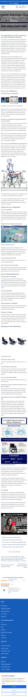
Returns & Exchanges (6, 632)
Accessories (4, 613)
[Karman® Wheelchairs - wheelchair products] (5, 7)
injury (21, 69)
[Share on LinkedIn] (19, 552)
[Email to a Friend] (14, 552)
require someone (9, 392)
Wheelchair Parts (5, 611)
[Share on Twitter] (11, 552)
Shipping (3, 629)
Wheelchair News (14, 17)
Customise (14, 690)
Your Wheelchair (13, 143)
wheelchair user (18, 560)
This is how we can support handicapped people (14, 542)
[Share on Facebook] (9, 552)
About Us (3, 661)
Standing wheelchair (6, 356)
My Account (4, 624)
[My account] (20, 7)
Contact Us (3, 637)
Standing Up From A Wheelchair (11, 326)
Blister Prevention (21, 397)
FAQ (2, 627)
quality (22, 58)
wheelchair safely (5, 394)
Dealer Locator (4, 648)
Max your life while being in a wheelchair (12, 539)
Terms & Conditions (5, 669)
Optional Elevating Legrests (7, 244)
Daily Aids (3, 616)
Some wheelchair (8, 410)
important (12, 39)
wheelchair (23, 39)
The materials (4, 193)
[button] (17, 7)
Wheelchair (22, 16)
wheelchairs (18, 50)
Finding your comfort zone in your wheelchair (12, 106)
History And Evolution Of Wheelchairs (11, 537)
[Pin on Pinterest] (16, 552)
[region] (14, 685)
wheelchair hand (5, 280)
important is (8, 35)
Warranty (3, 635)
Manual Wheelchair (13, 274)
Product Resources (5, 645)
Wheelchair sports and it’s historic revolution (13, 547)
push (2, 140)
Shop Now (15, 3)
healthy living (17, 70)
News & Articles (5, 653)
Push (12, 307)
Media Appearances (6, 664)
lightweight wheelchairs (10, 559)
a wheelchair (21, 193)
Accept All (14, 686)
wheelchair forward (14, 278)
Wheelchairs (4, 43)
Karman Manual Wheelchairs (8, 464)
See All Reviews (13, 579)
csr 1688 (21, 24)
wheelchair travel (11, 560)
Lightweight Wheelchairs (9, 16)
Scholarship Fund (5, 651)
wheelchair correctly (14, 37)
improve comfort (12, 413)
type (8, 86)
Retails (17, 16)
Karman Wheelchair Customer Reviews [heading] (13, 577)
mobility (16, 56)
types (13, 43)
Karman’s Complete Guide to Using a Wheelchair (14, 544)
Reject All (14, 694)
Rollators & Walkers (6, 608)
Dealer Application (5, 666)
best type (9, 51)
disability (19, 558)
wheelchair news (4, 560)
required (20, 481)
